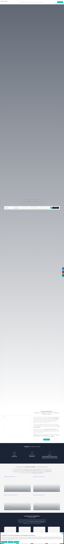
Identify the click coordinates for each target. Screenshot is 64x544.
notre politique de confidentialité (17, 539)
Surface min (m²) (44, 207)
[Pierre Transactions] (5, 2)
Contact (37, 2)
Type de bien (16, 207)
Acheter (24, 2)
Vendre (32, 2)
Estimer (29, 2)
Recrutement (41, 2)
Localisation (26, 207)
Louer (26, 2)
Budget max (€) (35, 207)
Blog (34, 2)
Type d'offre (7, 207)
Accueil (21, 2)
